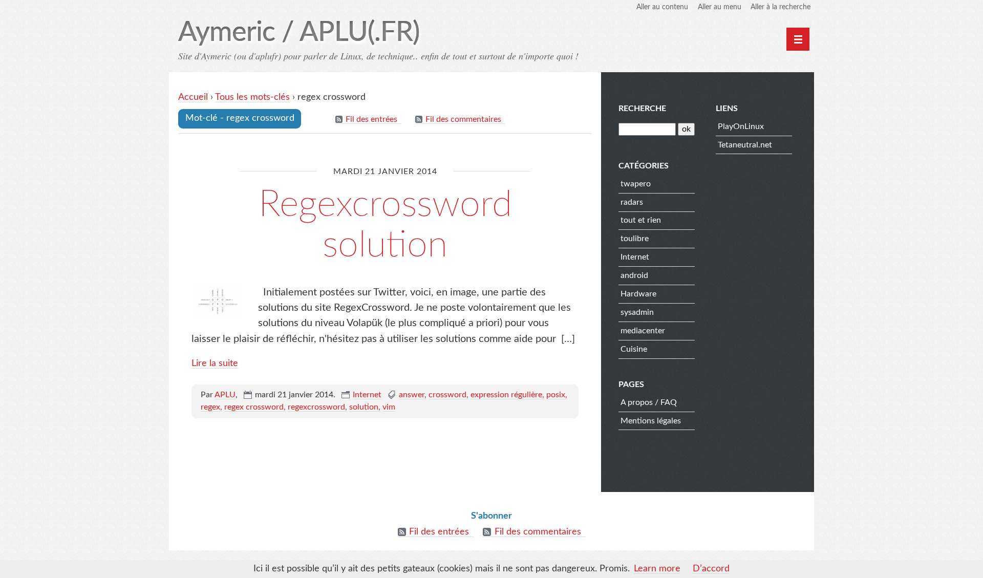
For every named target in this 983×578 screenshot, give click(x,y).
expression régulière (506, 395)
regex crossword (254, 407)
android (634, 275)
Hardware (638, 294)
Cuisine (634, 349)
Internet (367, 395)
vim (388, 407)
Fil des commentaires (463, 119)
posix (555, 395)
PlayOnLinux (741, 126)
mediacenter (643, 331)
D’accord (711, 568)
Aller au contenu (662, 7)
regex (210, 407)
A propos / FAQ (649, 402)
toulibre (635, 238)
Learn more (657, 568)
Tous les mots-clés (252, 97)
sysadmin (637, 312)
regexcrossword (316, 407)
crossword (447, 395)
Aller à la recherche (780, 7)
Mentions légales (651, 421)
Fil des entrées (371, 119)
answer (411, 395)
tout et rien (641, 220)
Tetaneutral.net (745, 145)
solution (363, 407)
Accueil (193, 97)
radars (632, 202)
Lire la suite (214, 363)
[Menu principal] (797, 39)
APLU (225, 395)
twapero (636, 184)
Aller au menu (719, 7)
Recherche (642, 108)
